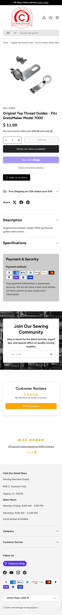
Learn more (43, 2)
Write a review (31, 406)
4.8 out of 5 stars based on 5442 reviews (31, 446)
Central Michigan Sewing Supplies (24, 607)
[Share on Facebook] (21, 202)
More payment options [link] (31, 167)
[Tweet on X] (14, 202)
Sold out (41, 139)
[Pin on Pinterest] (28, 202)
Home (5, 43)
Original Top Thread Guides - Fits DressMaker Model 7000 (35, 43)
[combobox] (31, 33)
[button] (50, 17)
